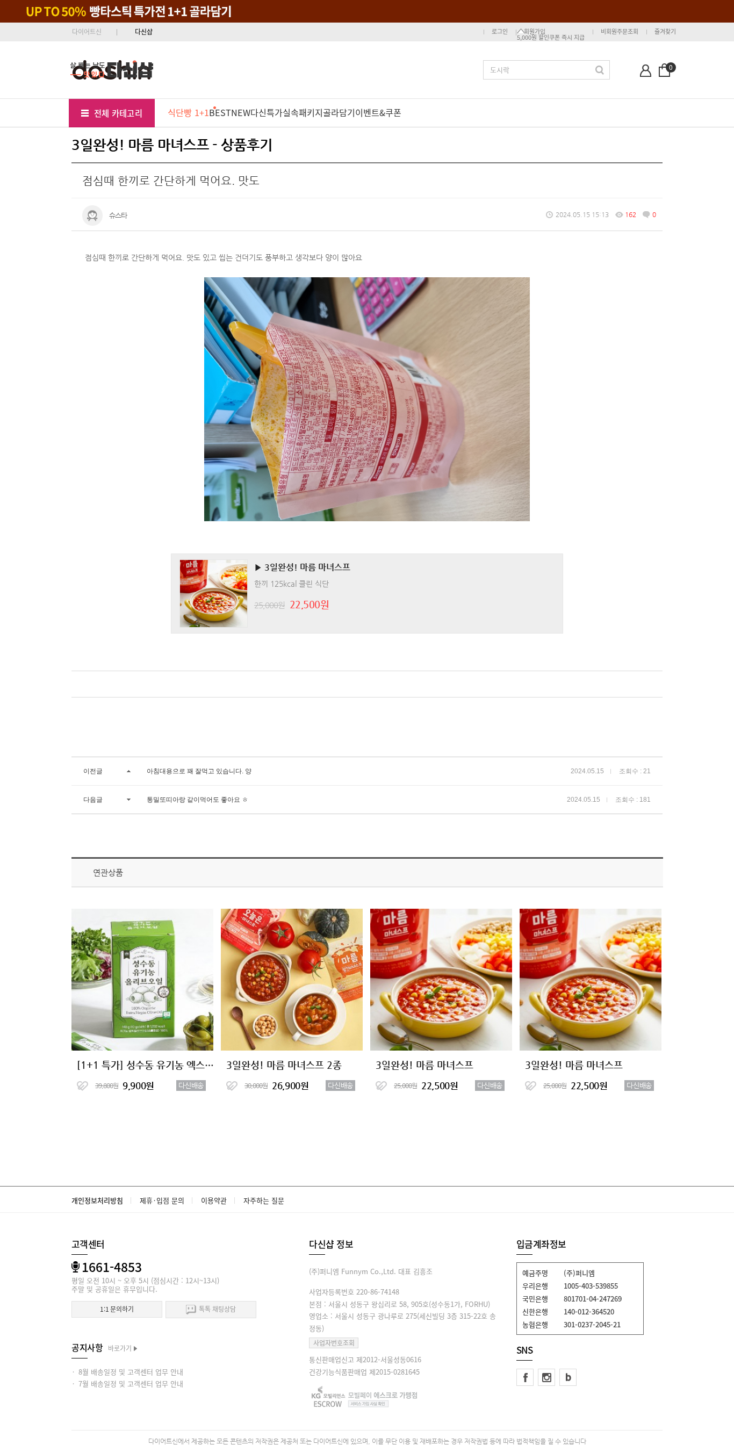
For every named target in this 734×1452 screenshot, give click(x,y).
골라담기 (339, 112)
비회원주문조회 (619, 31)
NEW (240, 112)
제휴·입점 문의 (162, 1200)
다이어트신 (87, 32)
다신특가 (266, 112)
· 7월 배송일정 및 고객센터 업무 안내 (127, 1383)
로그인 (500, 31)
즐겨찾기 (665, 31)
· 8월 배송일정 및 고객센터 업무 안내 (127, 1372)
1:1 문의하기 (117, 1309)
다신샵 (144, 32)
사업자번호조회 (334, 1343)
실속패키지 (303, 112)
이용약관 (214, 1200)
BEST (220, 112)
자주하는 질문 (263, 1200)
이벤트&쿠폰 (378, 112)
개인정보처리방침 (97, 1200)
